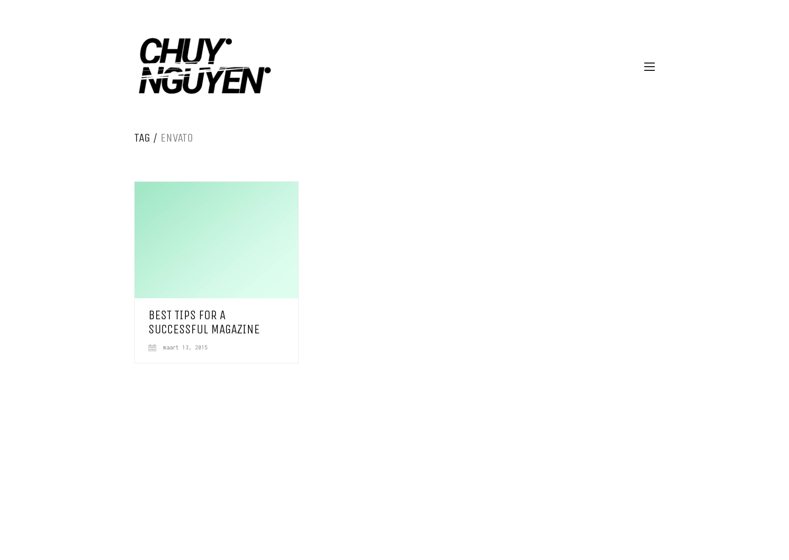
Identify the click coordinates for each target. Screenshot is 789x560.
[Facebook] (393, 499)
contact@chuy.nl (423, 427)
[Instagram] (416, 499)
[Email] (371, 499)
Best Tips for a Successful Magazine (204, 322)
